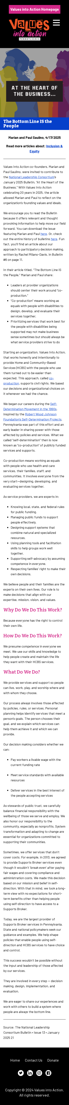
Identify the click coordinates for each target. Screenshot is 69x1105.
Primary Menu (56, 22)
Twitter (21, 1073)
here (43, 234)
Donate (53, 1060)
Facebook (48, 1073)
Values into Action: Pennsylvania (29, 29)
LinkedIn (30, 1073)
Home (15, 1060)
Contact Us (33, 1060)
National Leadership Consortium (31, 177)
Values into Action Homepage (34, 9)
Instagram (39, 1073)
